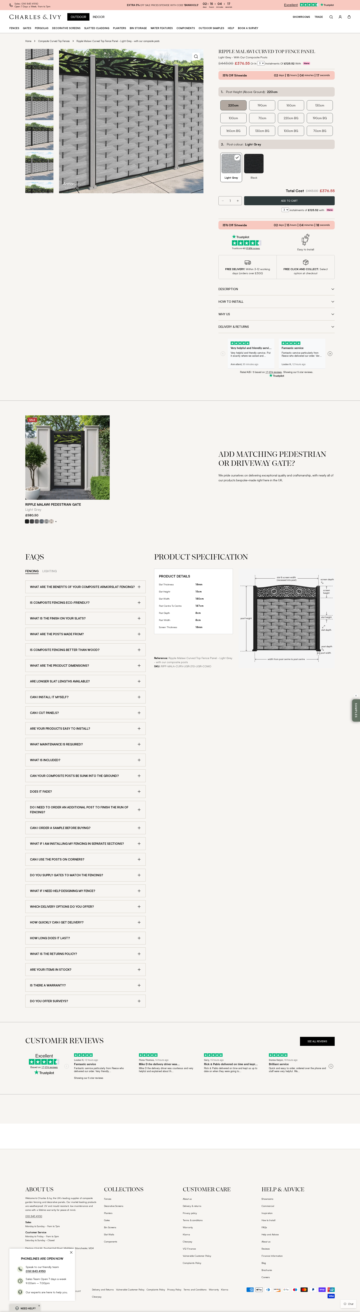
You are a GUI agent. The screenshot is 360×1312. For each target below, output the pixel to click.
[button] (39, 1306)
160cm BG (233, 131)
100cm (233, 118)
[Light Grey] (46, 521)
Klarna (186, 1234)
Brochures (267, 1270)
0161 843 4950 (33, 1216)
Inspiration (267, 1213)
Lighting (49, 571)
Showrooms (301, 16)
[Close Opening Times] (71, 1252)
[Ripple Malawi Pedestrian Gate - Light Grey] (67, 457)
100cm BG (291, 131)
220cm (233, 105)
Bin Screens (110, 1227)
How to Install (268, 1220)
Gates (107, 1220)
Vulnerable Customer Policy (197, 1255)
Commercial (268, 1205)
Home (28, 41)
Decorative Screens (113, 1205)
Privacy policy (190, 1213)
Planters (108, 1213)
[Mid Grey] (37, 521)
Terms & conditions (193, 1220)
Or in (253, 63)
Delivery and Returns (103, 1289)
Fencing (32, 571)
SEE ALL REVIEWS (317, 1041)
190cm (262, 105)
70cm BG (319, 131)
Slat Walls (109, 1234)
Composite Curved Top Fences (54, 41)
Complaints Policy (192, 1262)
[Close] (356, 695)
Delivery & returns (192, 1205)
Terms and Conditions (195, 1289)
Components (110, 1241)
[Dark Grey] (32, 521)
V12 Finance (189, 1248)
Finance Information (272, 1255)
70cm (262, 118)
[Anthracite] (42, 521)
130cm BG (262, 131)
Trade (318, 16)
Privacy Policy (174, 1289)
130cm (319, 105)
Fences (107, 1198)
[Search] (331, 17)
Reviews (266, 1248)
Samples (356, 710)
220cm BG (291, 118)
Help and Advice (270, 1234)
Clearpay (187, 1241)
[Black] (27, 521)
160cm (291, 105)
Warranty (188, 1227)
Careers (266, 1277)
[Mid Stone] (51, 521)
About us (187, 1198)
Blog (264, 1262)
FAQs (264, 1227)
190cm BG (320, 118)
